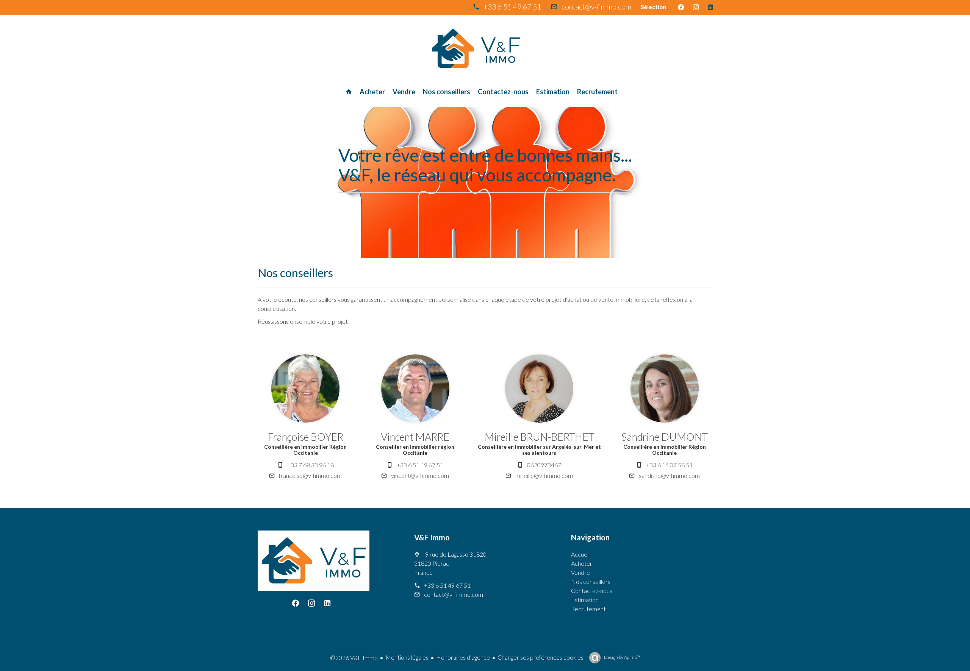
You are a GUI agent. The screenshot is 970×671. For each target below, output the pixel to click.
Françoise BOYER (305, 437)
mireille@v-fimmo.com (544, 475)
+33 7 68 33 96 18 (310, 464)
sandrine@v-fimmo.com (669, 475)
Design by (621, 657)
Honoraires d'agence (463, 657)
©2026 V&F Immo (354, 657)
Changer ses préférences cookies (541, 657)
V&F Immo (432, 537)
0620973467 (544, 464)
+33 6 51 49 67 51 (512, 6)
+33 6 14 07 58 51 (669, 464)
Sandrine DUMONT (664, 437)
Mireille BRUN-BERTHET (539, 437)
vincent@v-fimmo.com (420, 475)
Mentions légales (407, 657)
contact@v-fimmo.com (596, 6)
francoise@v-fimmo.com (310, 475)
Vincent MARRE (415, 437)
